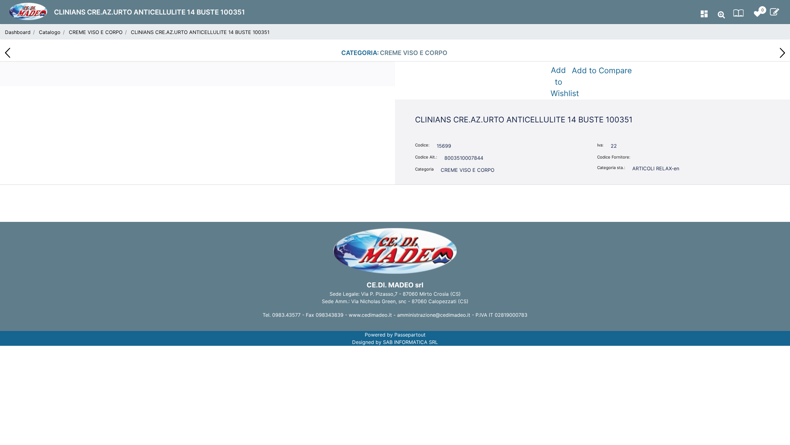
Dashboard (18, 32)
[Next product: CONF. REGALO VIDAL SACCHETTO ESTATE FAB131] (782, 53)
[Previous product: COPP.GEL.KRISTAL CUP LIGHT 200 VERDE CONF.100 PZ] (7, 53)
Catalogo (49, 32)
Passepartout (410, 335)
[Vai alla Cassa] (774, 12)
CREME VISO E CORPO (96, 32)
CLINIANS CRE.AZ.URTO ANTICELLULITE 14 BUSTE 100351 (200, 32)
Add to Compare (602, 70)
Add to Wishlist (560, 82)
